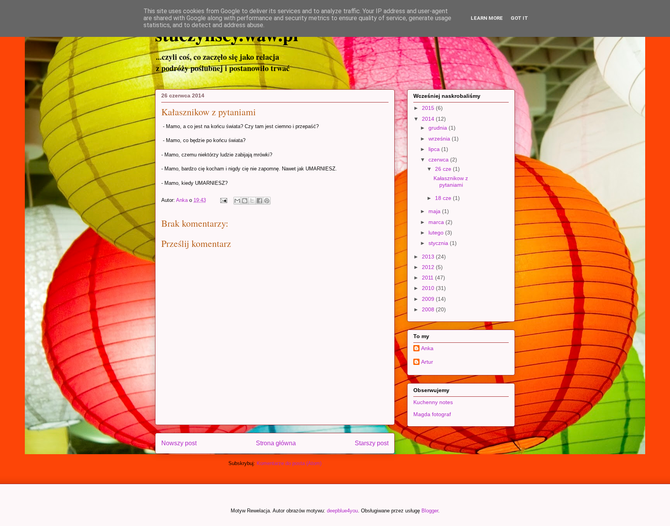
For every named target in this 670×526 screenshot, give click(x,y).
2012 (429, 267)
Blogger (429, 511)
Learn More (487, 18)
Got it (519, 18)
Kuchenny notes (433, 402)
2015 (429, 108)
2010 (429, 288)
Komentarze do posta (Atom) (289, 463)
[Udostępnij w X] (252, 201)
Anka (427, 348)
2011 (428, 277)
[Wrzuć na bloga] (245, 201)
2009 (429, 299)
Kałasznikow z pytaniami (450, 181)
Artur (427, 362)
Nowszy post (179, 443)
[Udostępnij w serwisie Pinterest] (267, 201)
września (440, 138)
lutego (436, 232)
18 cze (444, 198)
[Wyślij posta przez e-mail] (223, 200)
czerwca (439, 159)
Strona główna (276, 443)
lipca (434, 149)
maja (435, 211)
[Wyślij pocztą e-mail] (237, 201)
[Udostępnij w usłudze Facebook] (259, 201)
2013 (429, 256)
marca (437, 222)
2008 (429, 309)
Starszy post (372, 443)
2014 (429, 119)
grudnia (438, 128)
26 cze (444, 169)
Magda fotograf (432, 414)
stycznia (439, 243)
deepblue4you (342, 511)
